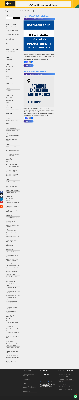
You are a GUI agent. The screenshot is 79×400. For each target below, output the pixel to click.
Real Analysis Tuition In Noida (12, 355)
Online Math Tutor (9, 326)
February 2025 (9, 78)
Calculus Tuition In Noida (11, 192)
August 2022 (8, 102)
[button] (75, 396)
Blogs (59, 4)
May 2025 (8, 71)
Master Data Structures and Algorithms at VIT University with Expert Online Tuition (12, 273)
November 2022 (9, 95)
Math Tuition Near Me (10, 281)
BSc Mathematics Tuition (11, 184)
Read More (29, 66)
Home (42, 4)
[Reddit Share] (1, 206)
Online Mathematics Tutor (12, 6)
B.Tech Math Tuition (10, 161)
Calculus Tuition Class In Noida (12, 190)
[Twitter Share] (1, 194)
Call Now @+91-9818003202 (39, 398)
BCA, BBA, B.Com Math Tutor (65, 386)
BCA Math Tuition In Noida (11, 181)
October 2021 (9, 107)
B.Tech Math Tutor (63, 381)
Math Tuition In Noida (10, 279)
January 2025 (9, 81)
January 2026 (9, 62)
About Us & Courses (51, 4)
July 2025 (8, 69)
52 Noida (8, 118)
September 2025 (9, 66)
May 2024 (8, 88)
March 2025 (8, 76)
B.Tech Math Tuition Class (11, 164)
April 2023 (8, 93)
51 (6, 115)
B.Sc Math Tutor (62, 384)
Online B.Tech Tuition (10, 305)
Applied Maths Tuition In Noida (12, 133)
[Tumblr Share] (1, 197)
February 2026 (9, 59)
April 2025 (8, 73)
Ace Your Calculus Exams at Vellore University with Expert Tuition (12, 122)
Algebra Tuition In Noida (11, 128)
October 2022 (9, 97)
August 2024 (8, 85)
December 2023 (9, 90)
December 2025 (9, 64)
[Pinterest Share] (1, 202)
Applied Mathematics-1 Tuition (12, 130)
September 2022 (9, 100)
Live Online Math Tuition (45, 381)
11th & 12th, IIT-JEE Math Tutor (65, 389)
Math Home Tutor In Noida (11, 276)
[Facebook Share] (1, 192)
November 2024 (9, 83)
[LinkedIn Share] (1, 199)
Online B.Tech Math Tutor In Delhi (13, 295)
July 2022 (8, 104)
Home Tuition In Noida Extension (12, 265)
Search (7, 15)
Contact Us (65, 4)
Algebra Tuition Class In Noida (12, 125)
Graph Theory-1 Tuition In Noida (12, 263)
